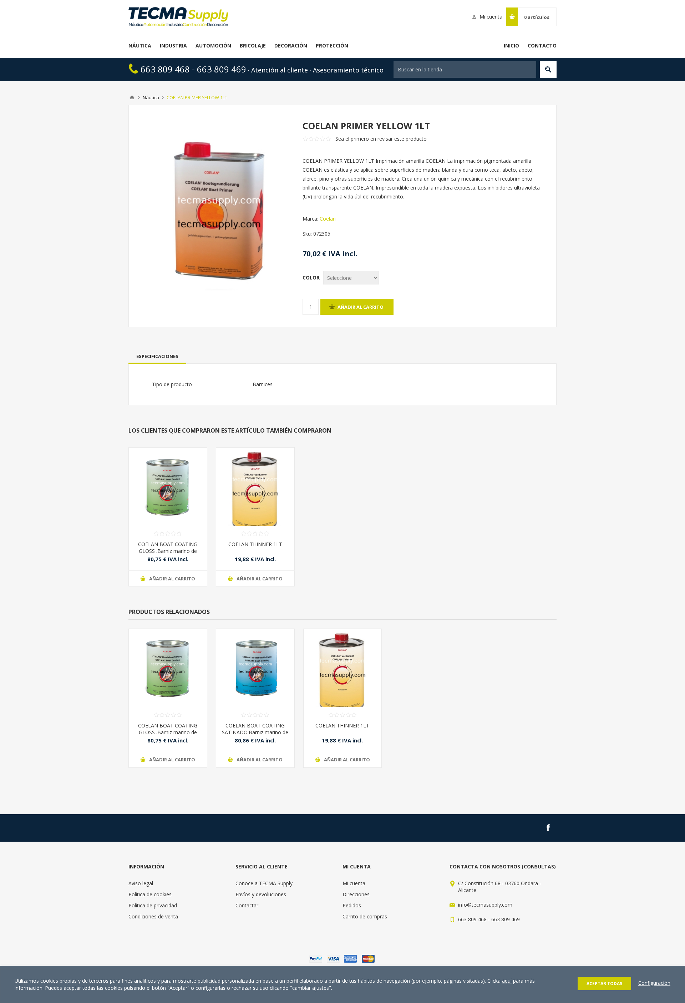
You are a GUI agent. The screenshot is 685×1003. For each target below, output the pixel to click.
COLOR (311, 277)
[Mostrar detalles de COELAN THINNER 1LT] (255, 487)
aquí (507, 980)
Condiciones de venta (153, 916)
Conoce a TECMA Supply (264, 883)
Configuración (654, 982)
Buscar (548, 69)
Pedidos (351, 905)
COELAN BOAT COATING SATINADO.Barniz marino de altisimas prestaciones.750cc (255, 732)
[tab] (157, 356)
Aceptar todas (604, 984)
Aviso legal (140, 883)
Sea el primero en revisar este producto (381, 138)
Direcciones (356, 894)
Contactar (246, 905)
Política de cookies (150, 894)
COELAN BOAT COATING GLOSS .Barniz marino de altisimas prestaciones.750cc (168, 551)
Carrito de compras (364, 916)
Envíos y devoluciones (260, 894)
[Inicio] (132, 97)
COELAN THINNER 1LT (255, 544)
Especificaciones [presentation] (157, 356)
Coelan (328, 218)
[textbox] (465, 69)
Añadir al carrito (361, 307)
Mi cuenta (491, 16)
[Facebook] (548, 827)
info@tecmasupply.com (485, 904)
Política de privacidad (152, 905)
